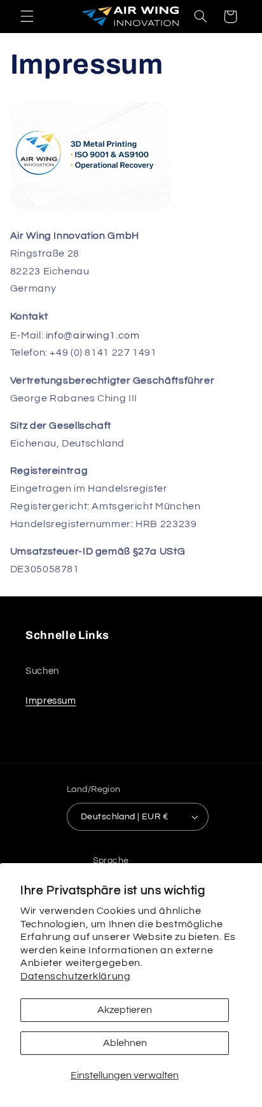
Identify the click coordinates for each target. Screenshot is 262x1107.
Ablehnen (125, 1043)
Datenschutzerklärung (75, 976)
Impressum (50, 701)
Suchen (42, 671)
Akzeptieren (124, 1010)
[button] (26, 16)
